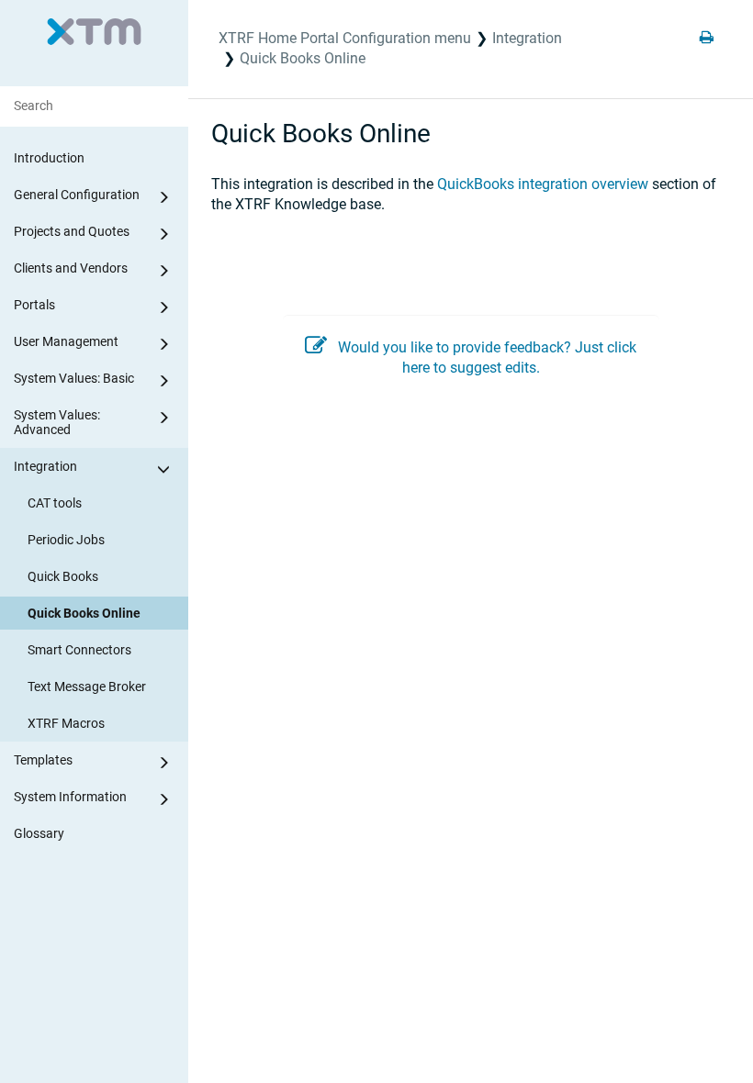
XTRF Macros (66, 723)
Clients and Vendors (71, 268)
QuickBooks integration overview (542, 184)
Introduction (49, 158)
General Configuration (77, 194)
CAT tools (55, 503)
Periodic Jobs (66, 539)
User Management (66, 341)
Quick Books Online (84, 613)
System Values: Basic (74, 378)
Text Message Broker (87, 686)
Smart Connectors (79, 649)
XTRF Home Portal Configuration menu (345, 38)
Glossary (39, 833)
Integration (45, 466)
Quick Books (63, 576)
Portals (34, 304)
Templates (43, 760)
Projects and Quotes (71, 231)
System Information (70, 796)
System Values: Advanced (57, 422)
